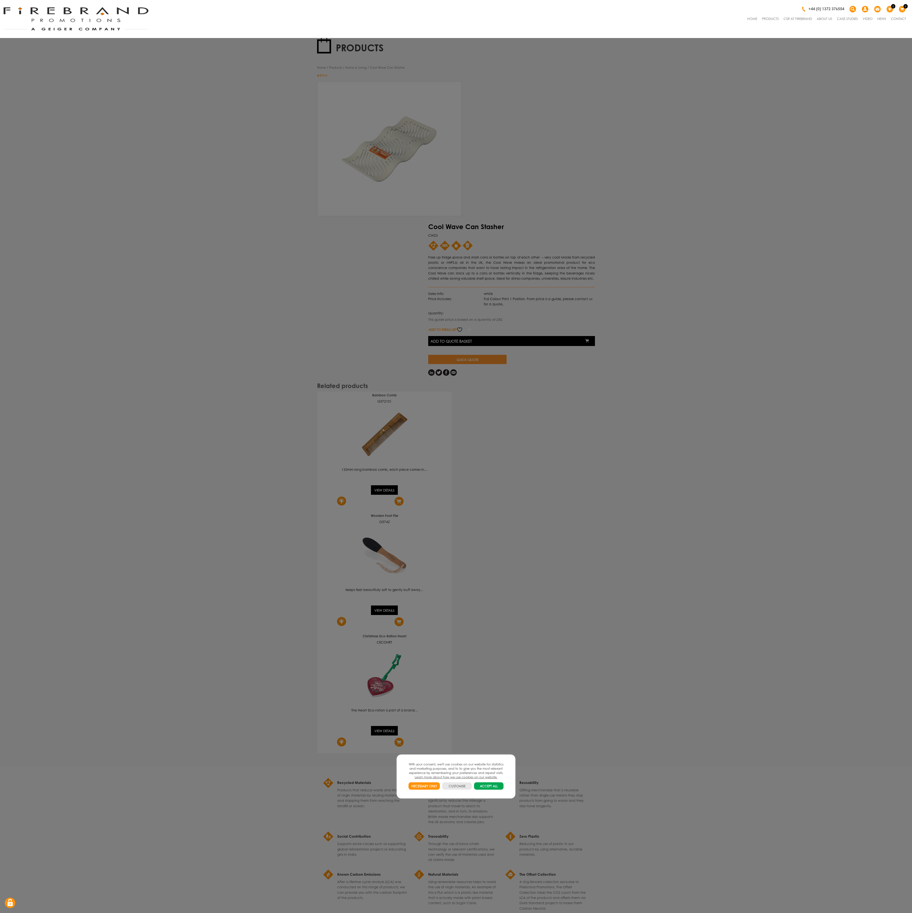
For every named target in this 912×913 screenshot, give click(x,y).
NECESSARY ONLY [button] (424, 786)
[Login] (865, 9)
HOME (752, 18)
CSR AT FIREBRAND (798, 18)
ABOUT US (824, 18)
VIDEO (868, 18)
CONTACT (898, 18)
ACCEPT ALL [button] (489, 786)
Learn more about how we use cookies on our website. (456, 777)
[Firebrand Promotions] (76, 19)
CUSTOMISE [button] (457, 786)
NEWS (881, 18)
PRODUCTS (770, 18)
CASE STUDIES (847, 18)
